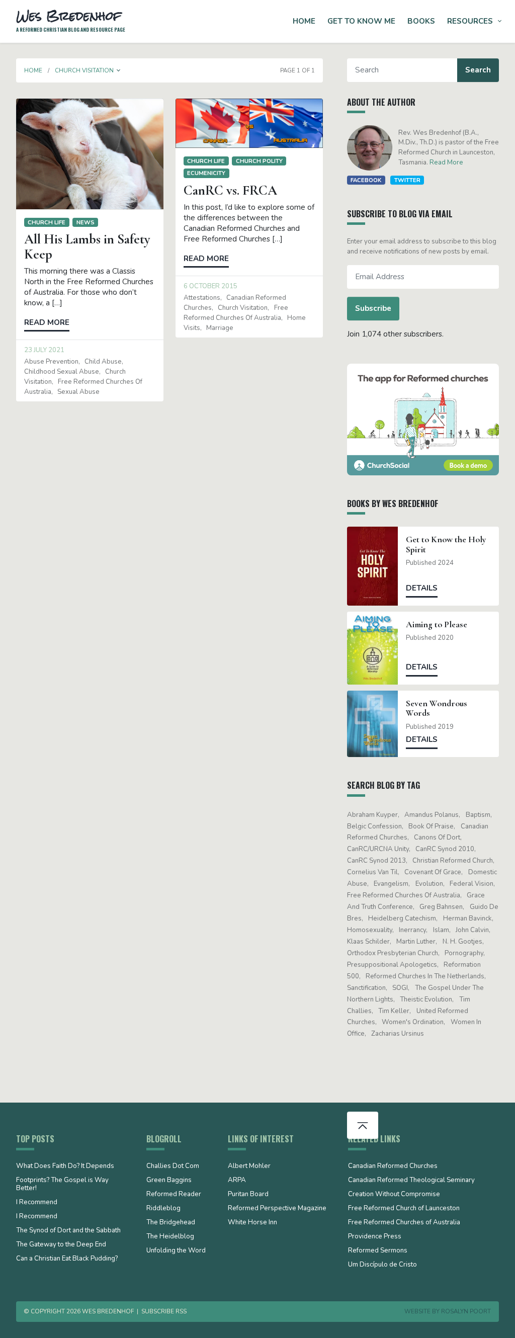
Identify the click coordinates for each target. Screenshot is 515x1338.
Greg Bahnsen (441, 906)
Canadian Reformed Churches (393, 1166)
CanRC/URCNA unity (378, 849)
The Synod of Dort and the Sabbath (68, 1231)
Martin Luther (416, 941)
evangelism (391, 883)
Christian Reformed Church (452, 860)
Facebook (366, 180)
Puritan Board (248, 1195)
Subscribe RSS (164, 1311)
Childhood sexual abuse (61, 371)
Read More (446, 162)
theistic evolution (426, 999)
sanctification (366, 987)
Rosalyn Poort (466, 1311)
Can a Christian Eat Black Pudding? (67, 1259)
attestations (202, 297)
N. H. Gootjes (462, 941)
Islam (441, 930)
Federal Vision (471, 883)
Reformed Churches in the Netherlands (425, 976)
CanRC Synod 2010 (444, 849)
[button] (119, 70)
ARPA (237, 1181)
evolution (429, 883)
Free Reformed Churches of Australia (403, 895)
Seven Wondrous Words (436, 708)
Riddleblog (163, 1209)
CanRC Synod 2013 (376, 860)
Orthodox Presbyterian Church (392, 953)
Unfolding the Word (176, 1251)
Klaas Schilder (368, 941)
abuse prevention (51, 361)
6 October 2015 (210, 286)
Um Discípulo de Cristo (382, 1265)
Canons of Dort (437, 837)
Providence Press (374, 1237)
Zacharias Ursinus (397, 1033)
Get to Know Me (361, 21)
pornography (464, 953)
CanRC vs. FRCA (230, 190)
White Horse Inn (252, 1223)
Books (421, 21)
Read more (46, 322)
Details (422, 588)
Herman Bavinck (467, 918)
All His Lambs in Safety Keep (87, 247)
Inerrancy (412, 930)
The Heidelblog (170, 1237)
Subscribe (373, 308)
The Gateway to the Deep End (61, 1245)
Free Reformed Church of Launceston (404, 1209)
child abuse (103, 361)
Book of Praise (431, 826)
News (85, 222)
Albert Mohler (249, 1166)
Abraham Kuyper (372, 814)
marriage (219, 327)
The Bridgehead (170, 1223)
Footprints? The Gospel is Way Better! (62, 1185)
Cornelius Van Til (372, 872)
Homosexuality (369, 930)
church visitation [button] (84, 70)
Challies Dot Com (172, 1166)
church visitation (243, 307)
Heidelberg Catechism (402, 918)
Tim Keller (393, 1011)
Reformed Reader (173, 1195)
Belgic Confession (374, 826)
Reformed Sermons (377, 1251)
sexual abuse (78, 391)
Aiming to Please (436, 624)
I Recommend (36, 1203)
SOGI (400, 987)
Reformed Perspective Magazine (277, 1209)
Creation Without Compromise (394, 1195)
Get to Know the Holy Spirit (446, 544)
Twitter (407, 180)
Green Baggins (169, 1181)
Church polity (259, 161)
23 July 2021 (44, 350)
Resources (470, 21)
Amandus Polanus (431, 814)
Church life (46, 222)
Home (304, 21)
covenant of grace (432, 872)
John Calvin (472, 930)
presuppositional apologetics (392, 964)
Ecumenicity (206, 173)
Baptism (478, 814)
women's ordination (413, 1022)
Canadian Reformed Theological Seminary (411, 1181)
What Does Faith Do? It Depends (65, 1166)
